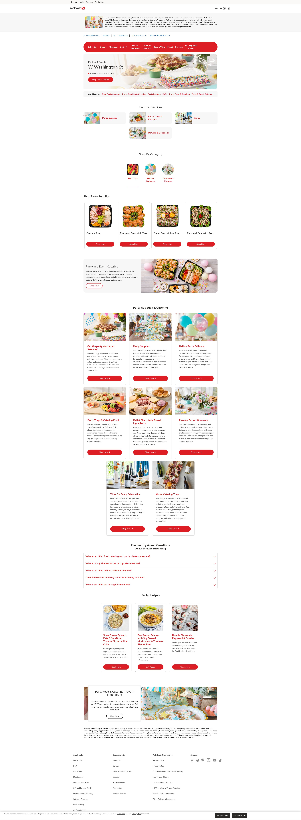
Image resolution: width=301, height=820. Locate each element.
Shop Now (105, 244)
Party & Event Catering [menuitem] (202, 94)
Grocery (74, 2)
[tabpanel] (100, 225)
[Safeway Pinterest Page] (203, 761)
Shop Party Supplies (100, 79)
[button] (220, 8)
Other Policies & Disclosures (164, 799)
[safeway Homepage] (77, 8)
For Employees (119, 782)
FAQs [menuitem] (164, 94)
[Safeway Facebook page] (192, 761)
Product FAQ (78, 805)
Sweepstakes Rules (81, 782)
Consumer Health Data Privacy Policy (168, 771)
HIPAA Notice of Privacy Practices (166, 788)
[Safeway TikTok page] (220, 761)
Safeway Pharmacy (81, 799)
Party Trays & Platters (160, 118)
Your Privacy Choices (161, 777)
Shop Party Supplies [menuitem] (111, 94)
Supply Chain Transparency (163, 793)
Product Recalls (119, 793)
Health (81, 2)
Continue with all (239, 815)
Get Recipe (120, 667)
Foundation (117, 788)
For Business (99, 2)
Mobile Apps (78, 777)
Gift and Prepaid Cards (82, 788)
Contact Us (77, 760)
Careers (116, 766)
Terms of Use (158, 760)
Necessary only (222, 815)
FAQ (75, 766)
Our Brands (77, 771)
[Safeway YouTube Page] (214, 761)
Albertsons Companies (122, 771)
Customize (121, 814)
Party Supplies (110, 117)
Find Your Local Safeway (83, 793)
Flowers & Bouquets (159, 132)
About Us (117, 760)
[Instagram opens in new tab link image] (208, 761)
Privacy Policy (158, 766)
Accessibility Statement (162, 782)
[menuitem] (92, 47)
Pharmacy (89, 2)
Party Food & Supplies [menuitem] (179, 94)
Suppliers (116, 777)
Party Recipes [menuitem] (154, 94)
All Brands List (79, 810)
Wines (198, 117)
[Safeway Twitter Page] (197, 761)
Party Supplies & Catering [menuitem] (134, 94)
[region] (150, 816)
